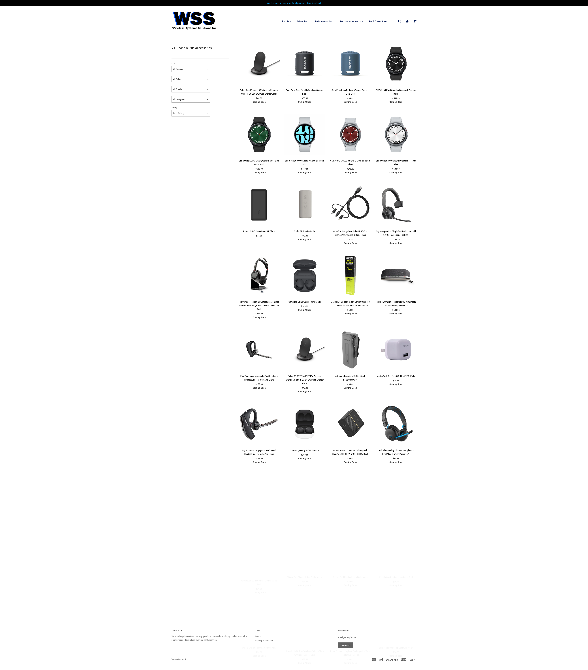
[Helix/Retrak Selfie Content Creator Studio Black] (259, 495)
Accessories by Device (350, 21)
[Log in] (407, 21)
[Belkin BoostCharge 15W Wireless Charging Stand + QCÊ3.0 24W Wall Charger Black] (259, 64)
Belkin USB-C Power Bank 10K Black (259, 231)
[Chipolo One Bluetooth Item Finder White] (259, 565)
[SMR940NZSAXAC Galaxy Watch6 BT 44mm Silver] (304, 134)
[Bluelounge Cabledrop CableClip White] (396, 565)
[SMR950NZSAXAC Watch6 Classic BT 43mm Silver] (350, 134)
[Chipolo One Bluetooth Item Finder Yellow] (304, 495)
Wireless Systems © (179, 659)
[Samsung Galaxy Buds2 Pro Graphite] (304, 275)
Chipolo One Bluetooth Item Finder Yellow (304, 520)
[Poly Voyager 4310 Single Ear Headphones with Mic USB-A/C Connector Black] (396, 205)
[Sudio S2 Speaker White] (304, 205)
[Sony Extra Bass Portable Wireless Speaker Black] (304, 64)
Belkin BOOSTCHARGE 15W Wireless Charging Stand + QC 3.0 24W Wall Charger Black (305, 379)
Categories (302, 21)
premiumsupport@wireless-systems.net (189, 640)
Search (258, 636)
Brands (285, 21)
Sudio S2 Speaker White (304, 231)
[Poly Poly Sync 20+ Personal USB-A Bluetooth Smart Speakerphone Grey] (396, 275)
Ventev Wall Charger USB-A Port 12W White (396, 376)
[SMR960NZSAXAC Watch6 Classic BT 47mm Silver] (396, 134)
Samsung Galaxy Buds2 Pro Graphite (304, 301)
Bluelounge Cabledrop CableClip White (396, 591)
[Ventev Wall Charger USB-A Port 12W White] (396, 350)
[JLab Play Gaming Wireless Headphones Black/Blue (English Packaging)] (396, 424)
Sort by (174, 107)
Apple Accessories (323, 21)
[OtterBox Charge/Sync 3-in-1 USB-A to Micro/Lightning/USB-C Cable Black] (350, 205)
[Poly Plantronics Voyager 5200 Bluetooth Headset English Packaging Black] (259, 424)
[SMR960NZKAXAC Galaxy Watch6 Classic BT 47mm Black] (259, 134)
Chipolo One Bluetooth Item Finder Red (396, 520)
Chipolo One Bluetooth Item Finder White (259, 591)
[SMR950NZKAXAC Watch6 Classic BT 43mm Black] (396, 64)
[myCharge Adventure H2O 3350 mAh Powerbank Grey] (350, 350)
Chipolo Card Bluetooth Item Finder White (350, 520)
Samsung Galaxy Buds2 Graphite (304, 450)
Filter (174, 63)
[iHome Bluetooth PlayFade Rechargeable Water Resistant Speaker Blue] (350, 565)
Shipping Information (264, 640)
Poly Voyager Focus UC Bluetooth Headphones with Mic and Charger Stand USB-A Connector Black (259, 305)
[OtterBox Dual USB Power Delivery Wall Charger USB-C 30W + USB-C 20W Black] (350, 424)
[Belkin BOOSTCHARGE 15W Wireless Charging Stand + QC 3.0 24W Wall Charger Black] (304, 350)
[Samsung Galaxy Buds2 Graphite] (304, 424)
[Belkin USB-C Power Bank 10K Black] (259, 205)
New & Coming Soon (378, 21)
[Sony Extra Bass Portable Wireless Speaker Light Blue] (350, 64)
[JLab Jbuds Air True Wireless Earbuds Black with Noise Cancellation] (304, 565)
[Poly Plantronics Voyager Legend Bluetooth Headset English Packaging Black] (259, 350)
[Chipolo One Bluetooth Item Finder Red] (396, 495)
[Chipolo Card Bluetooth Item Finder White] (350, 495)
